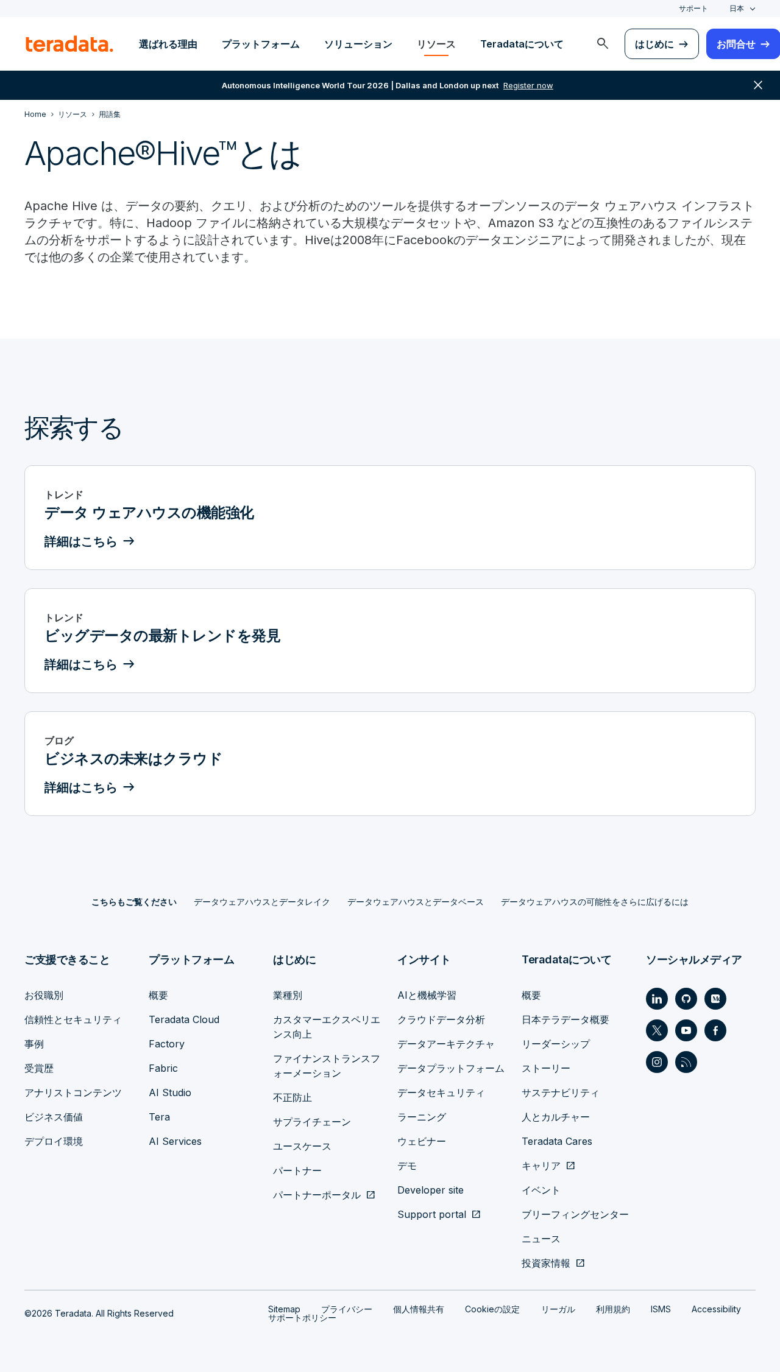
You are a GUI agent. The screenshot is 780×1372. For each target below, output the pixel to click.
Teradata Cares (557, 1141)
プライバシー (346, 1309)
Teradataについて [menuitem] (522, 44)
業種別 (287, 995)
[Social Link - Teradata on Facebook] (715, 1030)
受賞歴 (39, 1068)
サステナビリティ (561, 1092)
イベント (541, 1190)
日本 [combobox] (736, 8)
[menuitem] (602, 43)
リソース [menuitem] (436, 44)
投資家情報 (546, 1263)
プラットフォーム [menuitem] (261, 44)
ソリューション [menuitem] (358, 44)
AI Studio (170, 1092)
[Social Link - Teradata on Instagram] (657, 1062)
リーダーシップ (556, 1044)
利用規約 (613, 1309)
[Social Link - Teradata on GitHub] (686, 999)
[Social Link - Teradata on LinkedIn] (657, 999)
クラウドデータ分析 (441, 1019)
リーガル (558, 1309)
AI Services (175, 1141)
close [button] (758, 85)
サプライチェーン (312, 1122)
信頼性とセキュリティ (73, 1019)
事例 (34, 1044)
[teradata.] (69, 43)
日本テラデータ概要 (565, 1019)
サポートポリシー (302, 1317)
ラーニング (421, 1117)
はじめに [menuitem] (654, 44)
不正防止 (292, 1097)
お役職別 (43, 995)
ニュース (541, 1239)
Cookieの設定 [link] (492, 1309)
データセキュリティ (441, 1092)
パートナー (297, 1170)
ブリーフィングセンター (575, 1214)
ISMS (661, 1309)
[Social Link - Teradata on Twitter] (657, 1030)
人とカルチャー (556, 1117)
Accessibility (716, 1309)
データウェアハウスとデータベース (415, 901)
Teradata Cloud (184, 1019)
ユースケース (302, 1146)
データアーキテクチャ (446, 1044)
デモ (407, 1165)
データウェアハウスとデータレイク (262, 901)
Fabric (163, 1068)
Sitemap (284, 1309)
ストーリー (546, 1068)
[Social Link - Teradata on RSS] (686, 1062)
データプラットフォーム (451, 1068)
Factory (167, 1044)
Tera (159, 1117)
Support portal (431, 1214)
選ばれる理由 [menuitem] (168, 44)
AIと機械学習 (426, 995)
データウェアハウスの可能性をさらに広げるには (595, 901)
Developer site (430, 1190)
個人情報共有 (418, 1309)
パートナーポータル (317, 1195)
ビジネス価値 (53, 1117)
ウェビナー (421, 1141)
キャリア (541, 1165)
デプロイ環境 (53, 1141)
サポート (693, 8)
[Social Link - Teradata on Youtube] (686, 1030)
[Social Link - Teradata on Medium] (715, 999)
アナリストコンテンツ (73, 1092)
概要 (158, 995)
